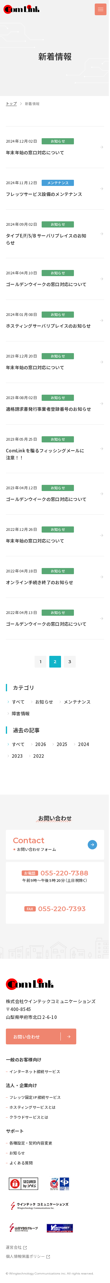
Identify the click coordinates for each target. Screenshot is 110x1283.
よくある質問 (21, 1163)
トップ (11, 103)
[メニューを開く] (100, 9)
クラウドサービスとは (28, 1117)
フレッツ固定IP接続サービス (35, 1097)
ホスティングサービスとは (32, 1107)
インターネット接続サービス (34, 1071)
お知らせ (17, 1153)
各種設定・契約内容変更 (30, 1143)
